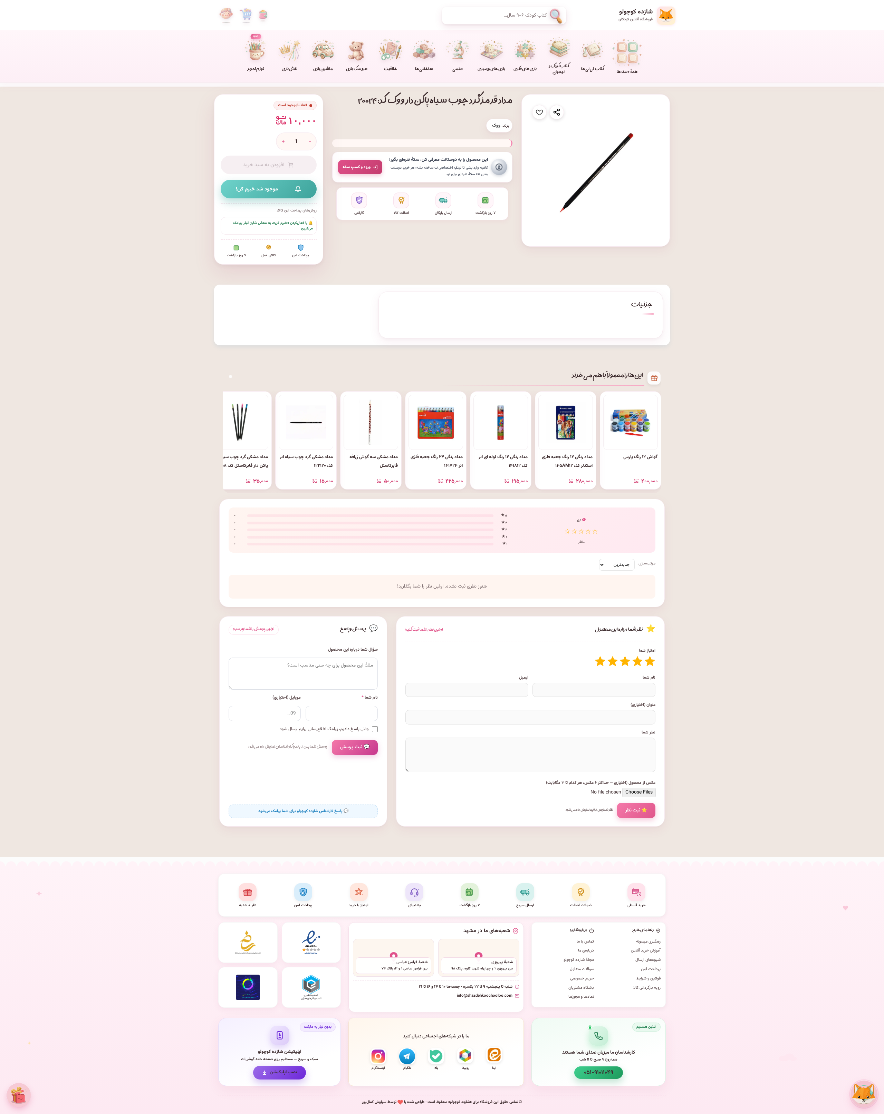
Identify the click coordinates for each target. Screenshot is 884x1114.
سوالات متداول (582, 969)
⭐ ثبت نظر (636, 810)
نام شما (649, 677)
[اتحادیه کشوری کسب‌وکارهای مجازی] (311, 987)
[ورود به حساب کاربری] (226, 15)
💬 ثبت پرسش (354, 747)
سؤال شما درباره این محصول (353, 650)
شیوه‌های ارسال (648, 960)
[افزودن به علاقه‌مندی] (539, 112)
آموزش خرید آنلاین (646, 950)
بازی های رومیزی (491, 69)
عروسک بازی (356, 69)
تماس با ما (585, 941)
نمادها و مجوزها (581, 997)
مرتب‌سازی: (646, 563)
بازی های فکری (525, 69)
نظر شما (648, 732)
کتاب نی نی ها (592, 69)
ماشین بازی (323, 69)
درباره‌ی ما (586, 950)
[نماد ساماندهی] (248, 942)
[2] (637, 661)
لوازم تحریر (256, 53)
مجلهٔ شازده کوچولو (579, 960)
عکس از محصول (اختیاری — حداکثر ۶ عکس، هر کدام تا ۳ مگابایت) (600, 783)
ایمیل (523, 677)
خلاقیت (390, 69)
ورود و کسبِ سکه (357, 167)
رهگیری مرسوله (648, 941)
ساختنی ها (424, 69)
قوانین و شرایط (648, 978)
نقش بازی (289, 69)
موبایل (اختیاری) (286, 697)
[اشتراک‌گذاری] (556, 112)
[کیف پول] (263, 15)
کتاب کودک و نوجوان (559, 69)
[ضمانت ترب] (248, 987)
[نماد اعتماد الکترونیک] (311, 942)
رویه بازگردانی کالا (647, 988)
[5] (600, 661)
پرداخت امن (651, 969)
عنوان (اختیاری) (643, 705)
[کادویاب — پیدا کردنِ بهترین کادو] (18, 1095)
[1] (649, 661)
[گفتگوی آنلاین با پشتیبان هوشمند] (864, 1094)
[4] (612, 661)
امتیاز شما (647, 651)
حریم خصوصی (582, 978)
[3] (625, 661)
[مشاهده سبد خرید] (245, 15)
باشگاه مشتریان (581, 988)
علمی (457, 69)
